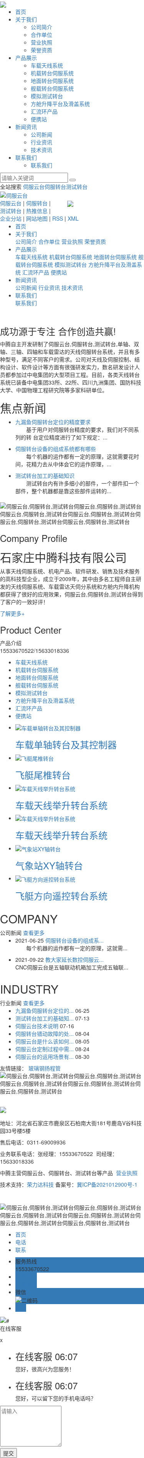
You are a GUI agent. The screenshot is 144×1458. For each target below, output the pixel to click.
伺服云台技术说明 (37, 1026)
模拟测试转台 (47, 96)
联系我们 (26, 157)
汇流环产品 (44, 111)
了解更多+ (12, 613)
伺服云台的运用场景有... (45, 1056)
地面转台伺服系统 (52, 80)
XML (73, 218)
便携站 (39, 119)
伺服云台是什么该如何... (45, 1041)
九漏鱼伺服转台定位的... (45, 1010)
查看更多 (34, 932)
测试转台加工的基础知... (45, 1018)
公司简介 (41, 27)
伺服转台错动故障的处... (45, 1033)
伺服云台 (34, 186)
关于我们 (26, 19)
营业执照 (41, 42)
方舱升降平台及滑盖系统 (60, 103)
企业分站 (11, 218)
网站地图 (37, 218)
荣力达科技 (40, 1184)
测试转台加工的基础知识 (44, 475)
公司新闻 (41, 134)
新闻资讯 (26, 126)
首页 (20, 11)
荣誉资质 (41, 50)
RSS (57, 218)
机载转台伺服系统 (52, 73)
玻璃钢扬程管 (44, 1068)
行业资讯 (41, 142)
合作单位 (41, 34)
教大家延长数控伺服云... (74, 959)
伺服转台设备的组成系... (74, 940)
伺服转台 (55, 186)
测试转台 (77, 186)
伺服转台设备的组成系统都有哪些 (55, 448)
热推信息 (37, 211)
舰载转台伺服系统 (52, 88)
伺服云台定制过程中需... (45, 1049)
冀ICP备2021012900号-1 (107, 1184)
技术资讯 (41, 150)
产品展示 (26, 57)
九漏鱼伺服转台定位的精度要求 (53, 422)
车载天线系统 (47, 65)
